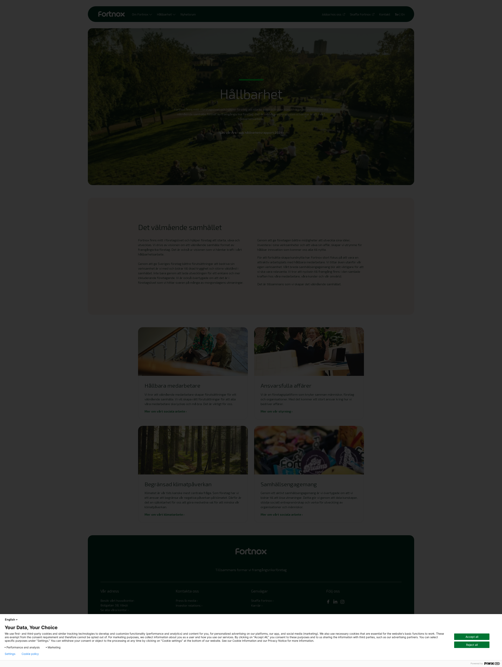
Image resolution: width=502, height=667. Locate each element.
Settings (10, 653)
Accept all (472, 636)
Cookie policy (30, 653)
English (10, 619)
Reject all (472, 644)
